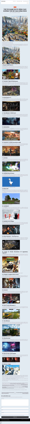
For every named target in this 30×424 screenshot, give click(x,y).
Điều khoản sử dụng (19, 1)
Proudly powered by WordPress (5, 419)
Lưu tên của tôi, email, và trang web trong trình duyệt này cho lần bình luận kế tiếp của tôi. (13, 415)
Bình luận (2, 398)
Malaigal (3, 1)
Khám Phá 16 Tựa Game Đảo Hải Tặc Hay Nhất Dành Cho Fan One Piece (8, 393)
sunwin (1, 422)
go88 (0, 423)
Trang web (2, 412)
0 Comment (18, 12)
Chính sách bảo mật (26, 1)
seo (11, 12)
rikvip (1, 421)
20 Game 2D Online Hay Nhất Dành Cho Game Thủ (17, 383)
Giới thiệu (14, 1)
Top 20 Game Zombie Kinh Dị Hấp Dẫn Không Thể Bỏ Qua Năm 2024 (22, 393)
